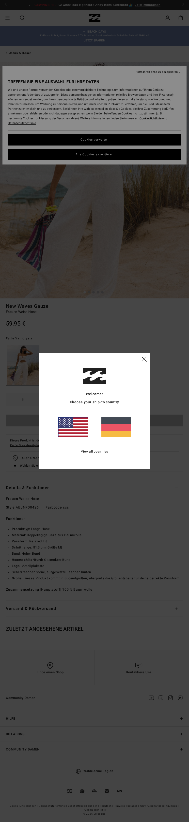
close (144, 358)
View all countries (94, 451)
